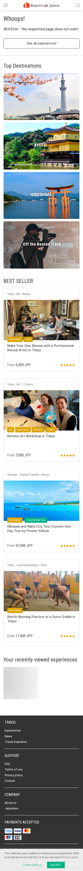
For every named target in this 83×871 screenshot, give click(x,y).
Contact (10, 780)
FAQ (7, 764)
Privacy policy (14, 775)
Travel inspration (16, 742)
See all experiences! (41, 43)
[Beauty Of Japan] (41, 4)
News (8, 736)
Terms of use (13, 769)
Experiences (13, 730)
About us (11, 802)
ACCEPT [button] (55, 865)
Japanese (11, 808)
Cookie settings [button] (32, 865)
